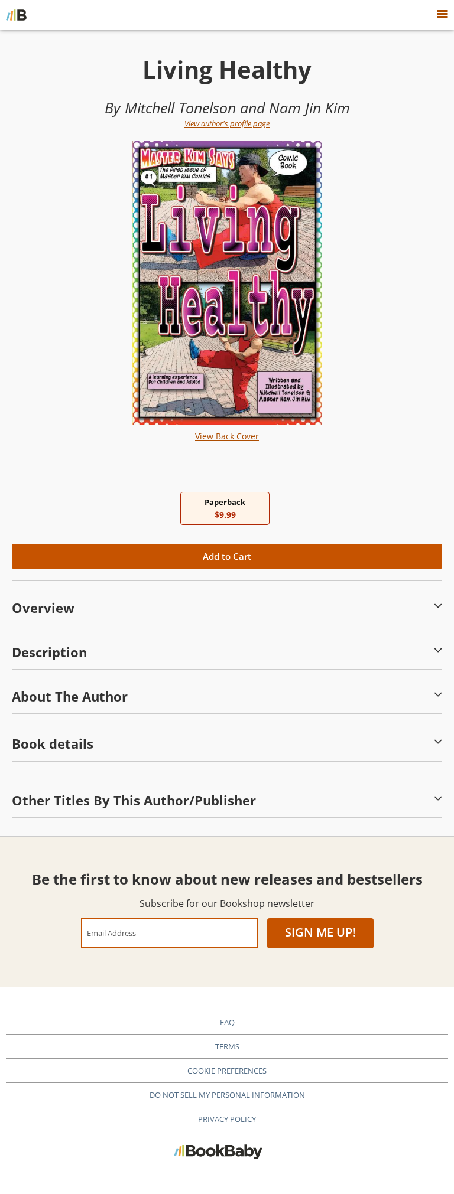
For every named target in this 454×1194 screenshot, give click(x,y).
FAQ (227, 1022)
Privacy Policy (227, 1119)
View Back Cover (227, 436)
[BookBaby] (16, 15)
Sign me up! (320, 932)
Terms (227, 1046)
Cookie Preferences (227, 1070)
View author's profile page (227, 123)
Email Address (111, 933)
